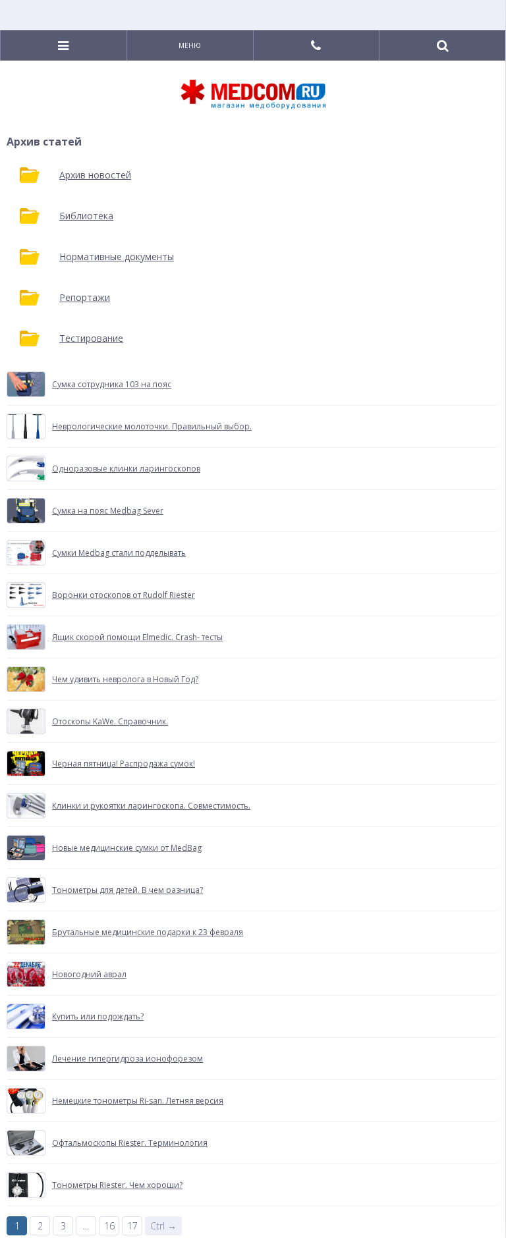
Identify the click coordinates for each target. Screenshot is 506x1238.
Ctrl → (163, 1226)
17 (132, 1226)
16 (109, 1226)
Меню (190, 45)
